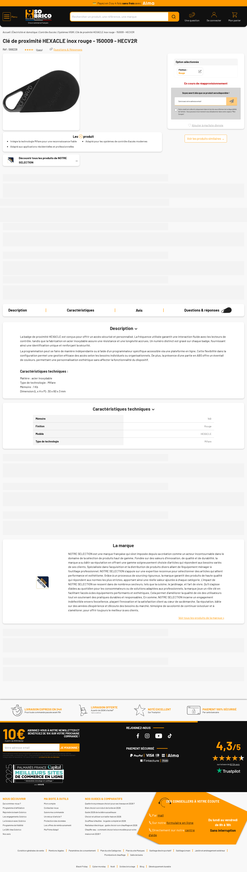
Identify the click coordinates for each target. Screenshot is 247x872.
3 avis (39, 49)
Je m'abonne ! (69, 747)
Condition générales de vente (31, 850)
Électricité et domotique (24, 32)
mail (161, 815)
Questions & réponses (201, 310)
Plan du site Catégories (110, 850)
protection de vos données (49, 757)
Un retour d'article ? (53, 816)
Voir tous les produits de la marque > (201, 617)
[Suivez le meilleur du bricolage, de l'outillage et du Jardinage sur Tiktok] (169, 736)
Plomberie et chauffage (114, 855)
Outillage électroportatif (160, 850)
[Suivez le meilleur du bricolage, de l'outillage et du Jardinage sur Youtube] (158, 736)
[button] (10, 17)
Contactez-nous (51, 808)
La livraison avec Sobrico (14, 821)
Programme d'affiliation (13, 808)
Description (17, 310)
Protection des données (55, 821)
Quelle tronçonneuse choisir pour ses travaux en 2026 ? (110, 803)
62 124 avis (235, 764)
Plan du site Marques (135, 850)
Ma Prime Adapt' (51, 829)
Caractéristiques (80, 310)
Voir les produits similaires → (206, 138)
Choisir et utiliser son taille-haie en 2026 (103, 816)
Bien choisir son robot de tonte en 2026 (103, 808)
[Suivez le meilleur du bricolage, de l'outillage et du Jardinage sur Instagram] (147, 736)
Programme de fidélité (13, 825)
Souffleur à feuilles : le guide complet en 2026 (105, 821)
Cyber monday (99, 866)
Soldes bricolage (127, 866)
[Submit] (173, 17)
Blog (142, 866)
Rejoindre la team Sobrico (14, 812)
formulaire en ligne (180, 823)
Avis (139, 310)
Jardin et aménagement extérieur (210, 850)
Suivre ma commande (54, 812)
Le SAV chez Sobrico (12, 829)
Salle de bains (136, 855)
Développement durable (160, 866)
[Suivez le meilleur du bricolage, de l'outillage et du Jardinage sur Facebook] (138, 736)
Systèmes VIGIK (66, 32)
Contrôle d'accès (47, 32)
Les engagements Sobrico (15, 816)
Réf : (5, 49)
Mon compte (50, 803)
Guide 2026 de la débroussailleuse (100, 812)
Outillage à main (183, 850)
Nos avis (7, 834)
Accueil (6, 32)
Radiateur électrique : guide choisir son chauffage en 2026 (111, 825)
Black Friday (82, 866)
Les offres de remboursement (57, 825)
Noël (112, 866)
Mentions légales (56, 850)
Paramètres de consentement (82, 850)
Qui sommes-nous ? (12, 803)
